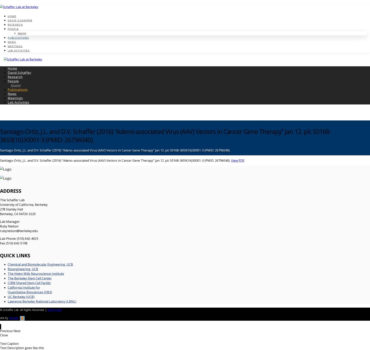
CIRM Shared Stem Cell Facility (29, 283)
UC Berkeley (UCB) (21, 297)
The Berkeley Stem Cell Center (30, 278)
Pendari (14, 318)
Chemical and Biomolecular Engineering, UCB (40, 264)
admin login (54, 310)
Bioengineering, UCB (23, 269)
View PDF (237, 160)
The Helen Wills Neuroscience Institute (36, 274)
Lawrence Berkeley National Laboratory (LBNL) (42, 301)
